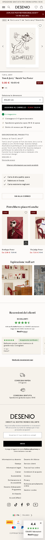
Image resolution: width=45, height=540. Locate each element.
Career (18, 472)
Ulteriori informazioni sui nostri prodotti (22, 165)
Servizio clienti (30, 464)
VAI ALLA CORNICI (22, 196)
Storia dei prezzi (8, 160)
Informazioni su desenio (11, 459)
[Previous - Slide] (3, 46)
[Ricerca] (9, 7)
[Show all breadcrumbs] (4, 20)
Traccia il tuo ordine (32, 468)
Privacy (27, 480)
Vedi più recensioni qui (22, 360)
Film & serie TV (16, 20)
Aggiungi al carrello (22, 107)
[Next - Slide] (42, 46)
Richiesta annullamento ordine (33, 485)
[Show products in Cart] (41, 7)
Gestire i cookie (30, 490)
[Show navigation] (3, 7)
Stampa (18, 464)
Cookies (27, 476)
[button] (33, 529)
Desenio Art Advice (31, 459)
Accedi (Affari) (15, 498)
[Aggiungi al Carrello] (26, 243)
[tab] (11, 71)
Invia (22, 444)
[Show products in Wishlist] (36, 7)
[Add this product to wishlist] (40, 25)
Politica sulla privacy (31, 449)
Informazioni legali (13, 468)
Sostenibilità (16, 476)
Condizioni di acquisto (33, 472)
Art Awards (16, 494)
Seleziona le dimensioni (12, 95)
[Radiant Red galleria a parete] (17, 280)
